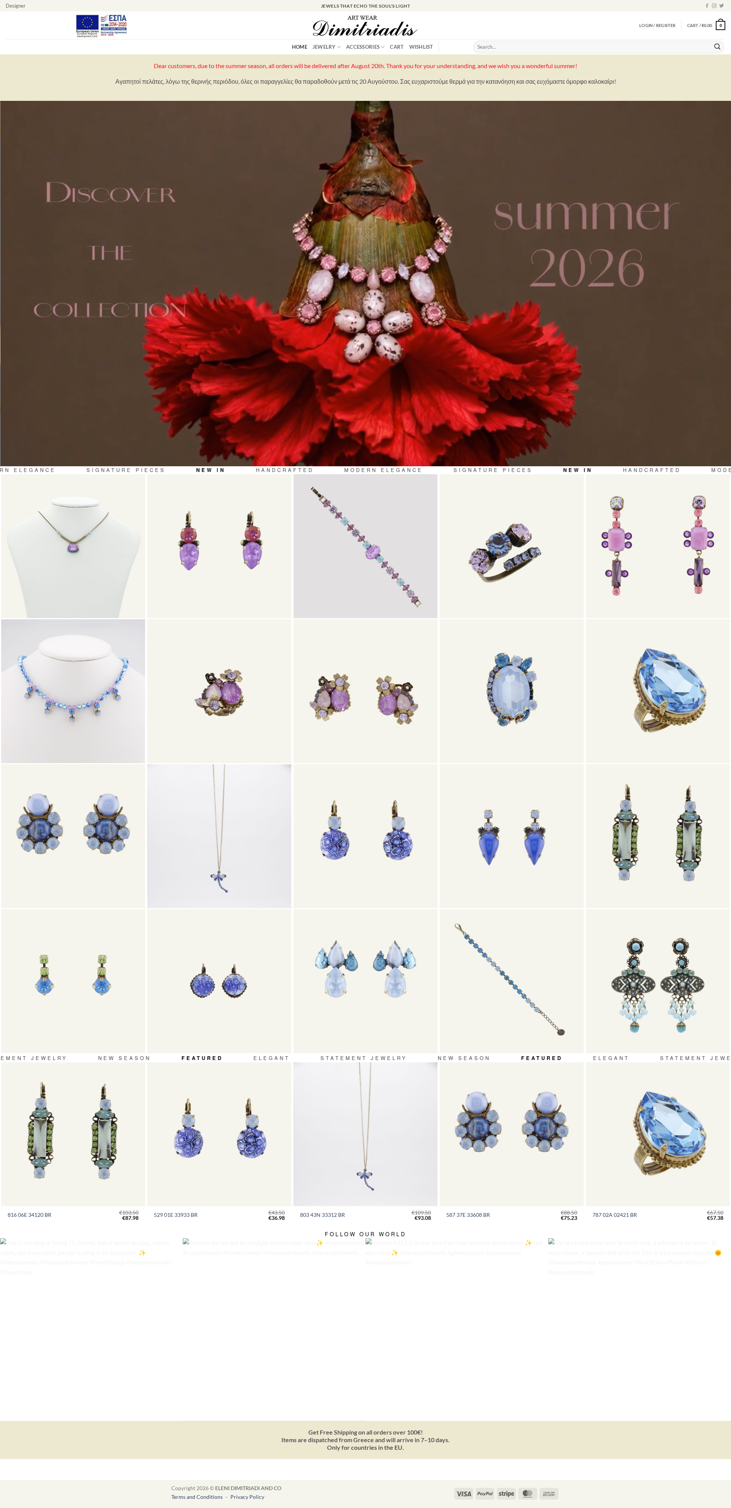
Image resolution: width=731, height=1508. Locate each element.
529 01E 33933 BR (176, 1215)
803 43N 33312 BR (322, 1215)
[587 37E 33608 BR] (73, 836)
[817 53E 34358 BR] (658, 981)
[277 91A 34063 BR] (512, 546)
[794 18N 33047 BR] (73, 546)
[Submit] (717, 47)
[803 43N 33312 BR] (219, 836)
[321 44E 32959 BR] (219, 981)
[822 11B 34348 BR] (512, 981)
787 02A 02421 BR (614, 1215)
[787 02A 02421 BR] (658, 691)
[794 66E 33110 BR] (658, 546)
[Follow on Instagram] (714, 6)
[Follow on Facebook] (707, 6)
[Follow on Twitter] (721, 6)
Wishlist (421, 47)
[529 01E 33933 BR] (365, 836)
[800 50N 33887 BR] (73, 691)
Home (299, 47)
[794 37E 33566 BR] (365, 981)
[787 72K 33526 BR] (512, 691)
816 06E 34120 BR (29, 1215)
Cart (397, 47)
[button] (706, 25)
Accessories (363, 47)
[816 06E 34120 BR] (658, 836)
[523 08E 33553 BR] (73, 981)
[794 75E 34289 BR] (365, 691)
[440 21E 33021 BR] (219, 546)
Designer (16, 6)
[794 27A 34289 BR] (219, 691)
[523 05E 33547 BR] (512, 836)
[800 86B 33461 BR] (365, 546)
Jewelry (324, 47)
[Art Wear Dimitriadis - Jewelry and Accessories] (366, 25)
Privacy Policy (247, 1497)
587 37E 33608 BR (468, 1215)
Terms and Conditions (197, 1497)
